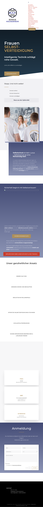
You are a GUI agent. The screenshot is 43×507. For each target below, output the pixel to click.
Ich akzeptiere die (13, 465)
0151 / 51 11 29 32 (14, 489)
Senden (35, 468)
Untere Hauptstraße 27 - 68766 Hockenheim (18, 492)
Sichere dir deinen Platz (21, 236)
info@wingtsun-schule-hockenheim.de (17, 491)
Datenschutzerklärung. (17, 465)
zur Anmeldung (11, 73)
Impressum (33, 504)
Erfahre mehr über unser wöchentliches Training (21, 254)
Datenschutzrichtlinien (20, 505)
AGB (26, 505)
